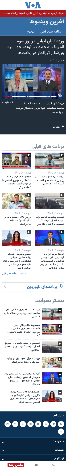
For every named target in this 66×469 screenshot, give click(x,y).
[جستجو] (53, 465)
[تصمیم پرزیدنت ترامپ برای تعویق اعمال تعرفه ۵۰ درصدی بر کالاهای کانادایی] (49, 201)
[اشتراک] (61, 432)
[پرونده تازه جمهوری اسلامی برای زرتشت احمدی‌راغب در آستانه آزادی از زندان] (49, 161)
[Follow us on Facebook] (61, 424)
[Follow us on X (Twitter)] (46, 424)
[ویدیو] (36, 465)
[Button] (58, 128)
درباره (31, 31)
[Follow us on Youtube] (38, 424)
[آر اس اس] (15, 424)
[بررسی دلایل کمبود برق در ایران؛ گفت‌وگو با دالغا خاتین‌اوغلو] (16, 201)
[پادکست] (7, 424)
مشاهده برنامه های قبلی (14, 273)
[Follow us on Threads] (23, 424)
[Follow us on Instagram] (30, 424)
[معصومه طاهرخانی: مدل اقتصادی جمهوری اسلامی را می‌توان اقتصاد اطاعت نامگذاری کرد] (16, 161)
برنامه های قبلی (50, 31)
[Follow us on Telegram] (53, 424)
